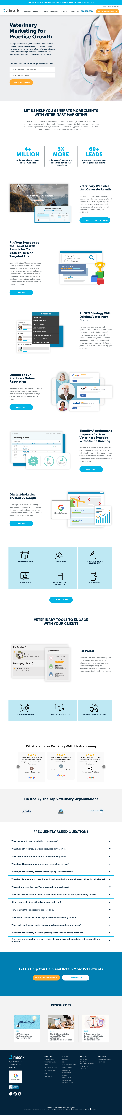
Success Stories (50, 1070)
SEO (63, 1062)
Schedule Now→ (88, 2)
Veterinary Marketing (84, 1067)
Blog (46, 1065)
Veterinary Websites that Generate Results (95, 187)
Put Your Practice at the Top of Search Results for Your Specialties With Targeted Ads (24, 249)
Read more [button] (61, 764)
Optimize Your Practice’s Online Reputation (22, 378)
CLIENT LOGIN (106, 6)
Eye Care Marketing (87, 1064)
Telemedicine (66, 1080)
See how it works (61, 600)
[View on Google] (32, 766)
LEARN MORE (21, 292)
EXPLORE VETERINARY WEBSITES (95, 220)
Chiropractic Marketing (84, 1060)
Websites (65, 1059)
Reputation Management (66, 1071)
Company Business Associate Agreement (60, 1109)
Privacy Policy (28, 1109)
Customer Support (104, 1059)
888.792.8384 (87, 11)
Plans (45, 11)
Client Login (102, 1062)
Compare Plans (67, 1083)
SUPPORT (115, 6)
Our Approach (50, 1059)
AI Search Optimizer (69, 1065)
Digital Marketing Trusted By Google (23, 496)
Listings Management (66, 1076)
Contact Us (48, 1076)
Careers (47, 1073)
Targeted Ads (66, 1067)
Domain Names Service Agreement (81, 1109)
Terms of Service (37, 1109)
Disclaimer (93, 1109)
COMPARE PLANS (76, 977)
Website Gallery (50, 1062)
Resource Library (51, 1067)
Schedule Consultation (46, 977)
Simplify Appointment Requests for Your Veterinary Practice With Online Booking (95, 436)
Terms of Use (45, 1109)
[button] (18, 766)
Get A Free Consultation (107, 11)
